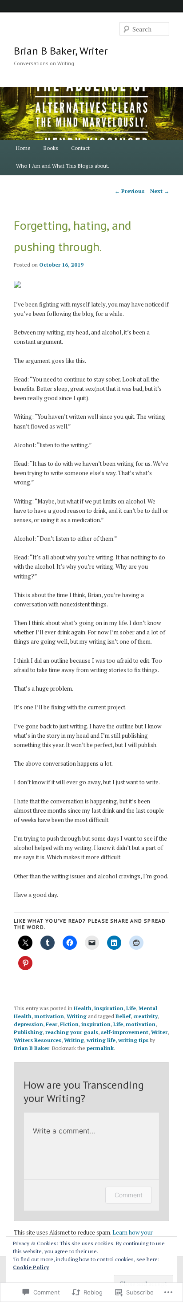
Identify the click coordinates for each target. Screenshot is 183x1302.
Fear (51, 1024)
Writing (77, 1016)
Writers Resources (37, 1040)
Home (23, 148)
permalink (100, 1048)
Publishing (28, 1032)
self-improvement (124, 1032)
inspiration (108, 1008)
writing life (101, 1040)
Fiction (69, 1024)
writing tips (133, 1040)
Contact (80, 148)
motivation (49, 1016)
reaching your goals (71, 1032)
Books (51, 148)
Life (131, 1008)
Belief (123, 1016)
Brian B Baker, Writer (60, 51)
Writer (159, 1032)
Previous (129, 191)
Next (159, 191)
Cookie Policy (31, 1267)
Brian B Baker (31, 1048)
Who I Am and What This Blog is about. (62, 165)
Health (83, 1008)
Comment (129, 1195)
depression (28, 1024)
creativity (145, 1016)
